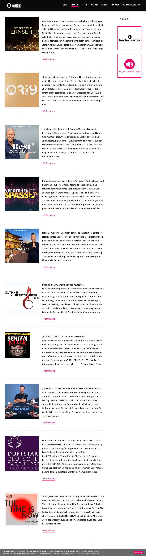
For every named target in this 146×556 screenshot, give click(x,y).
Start (65, 5)
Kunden (84, 5)
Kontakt (104, 5)
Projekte (74, 5)
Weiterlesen (48, 59)
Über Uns (94, 5)
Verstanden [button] (138, 553)
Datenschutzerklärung (132, 5)
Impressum (115, 5)
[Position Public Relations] (18, 5)
